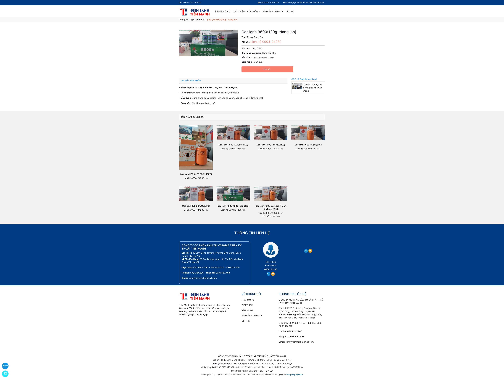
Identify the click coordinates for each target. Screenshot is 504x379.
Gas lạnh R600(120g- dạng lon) (233, 206)
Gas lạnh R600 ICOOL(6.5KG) (233, 144)
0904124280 (270, 269)
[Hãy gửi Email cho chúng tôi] (3, 374)
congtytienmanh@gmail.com (202, 278)
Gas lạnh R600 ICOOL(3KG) (196, 206)
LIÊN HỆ (289, 11)
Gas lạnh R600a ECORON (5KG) (196, 174)
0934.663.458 (223, 272)
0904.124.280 (197, 272)
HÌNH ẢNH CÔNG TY (272, 11)
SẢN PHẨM (253, 11)
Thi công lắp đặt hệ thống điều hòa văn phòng (312, 87)
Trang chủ (184, 19)
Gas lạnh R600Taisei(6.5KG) (270, 144)
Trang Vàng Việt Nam (294, 375)
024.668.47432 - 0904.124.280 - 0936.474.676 (216, 267)
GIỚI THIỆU (239, 11)
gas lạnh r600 (198, 19)
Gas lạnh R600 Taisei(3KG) (308, 144)
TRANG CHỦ (223, 11)
